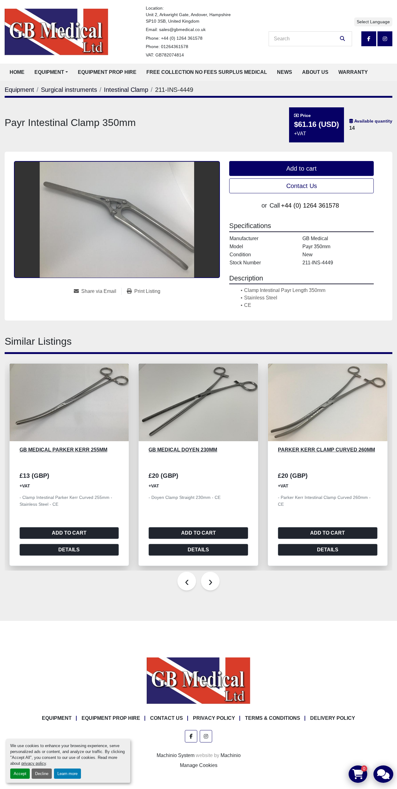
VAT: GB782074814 (165, 54)
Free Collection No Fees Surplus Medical (206, 72)
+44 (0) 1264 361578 (182, 38)
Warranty (353, 72)
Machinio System (175, 755)
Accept (20, 773)
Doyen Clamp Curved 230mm (317, 449)
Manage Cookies (198, 765)
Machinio (231, 755)
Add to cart (301, 168)
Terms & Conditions (272, 718)
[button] (51, 72)
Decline (41, 773)
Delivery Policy (332, 718)
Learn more (67, 773)
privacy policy (33, 763)
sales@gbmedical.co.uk (182, 29)
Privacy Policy (214, 718)
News (284, 72)
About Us (315, 72)
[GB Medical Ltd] (198, 680)
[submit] (342, 39)
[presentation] (186, 581)
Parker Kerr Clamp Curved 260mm (197, 449)
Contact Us (301, 185)
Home (17, 72)
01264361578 (174, 46)
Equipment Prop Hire (107, 72)
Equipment (49, 72)
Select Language (373, 21)
